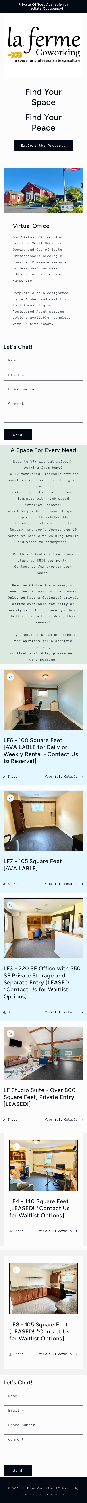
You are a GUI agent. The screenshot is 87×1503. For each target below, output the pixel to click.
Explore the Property (43, 145)
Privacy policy (52, 1494)
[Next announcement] (78, 6)
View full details (61, 776)
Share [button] (13, 776)
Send (17, 435)
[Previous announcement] (8, 6)
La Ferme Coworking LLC (41, 1488)
